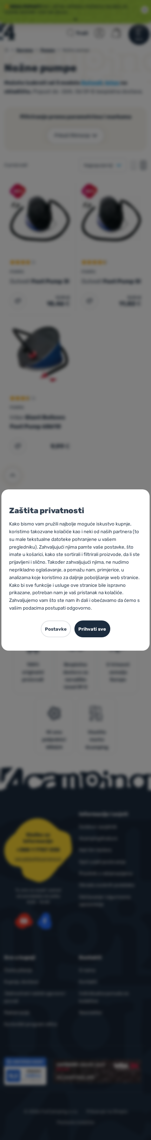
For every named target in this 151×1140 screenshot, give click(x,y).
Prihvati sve (92, 629)
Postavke (56, 629)
